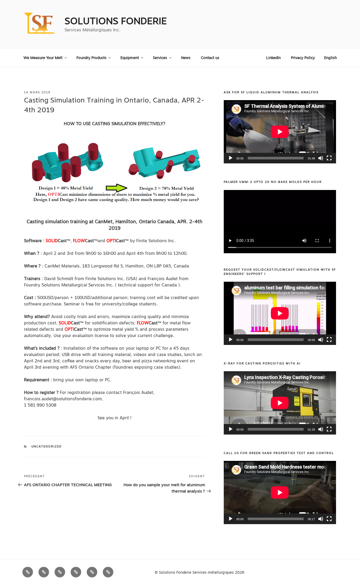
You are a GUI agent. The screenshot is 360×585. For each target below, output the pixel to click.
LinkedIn (273, 58)
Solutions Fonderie (116, 21)
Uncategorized (46, 446)
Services (160, 58)
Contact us (210, 58)
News (186, 58)
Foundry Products (91, 58)
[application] (280, 131)
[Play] (230, 158)
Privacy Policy (303, 58)
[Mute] (320, 158)
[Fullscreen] (329, 158)
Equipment (129, 58)
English (330, 58)
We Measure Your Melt (42, 58)
